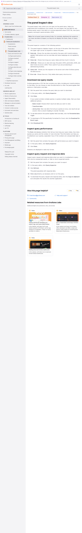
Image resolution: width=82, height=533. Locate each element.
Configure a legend (13, 62)
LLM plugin (7, 125)
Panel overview (12, 46)
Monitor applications (10, 93)
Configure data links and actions (14, 67)
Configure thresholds (13, 73)
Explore (8, 78)
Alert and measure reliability (12, 100)
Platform (6, 131)
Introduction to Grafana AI (12, 118)
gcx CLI (7, 128)
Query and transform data (15, 53)
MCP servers (8, 121)
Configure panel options (14, 56)
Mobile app (8, 145)
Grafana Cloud (39, 12)
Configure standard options (13, 59)
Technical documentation (9, 12)
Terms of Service (17, 1)
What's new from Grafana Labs (13, 26)
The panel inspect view (14, 51)
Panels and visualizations (68, 12)
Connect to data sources (11, 108)
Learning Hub (8, 88)
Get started (8, 32)
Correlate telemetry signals (12, 34)
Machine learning (9, 123)
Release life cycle (9, 151)
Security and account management (10, 134)
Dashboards (9, 39)
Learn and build (48, 12)
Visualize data (57, 12)
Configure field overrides (14, 76)
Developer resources (10, 83)
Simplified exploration (12, 80)
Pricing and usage (9, 137)
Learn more (66, 1)
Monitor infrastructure (11, 96)
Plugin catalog (6, 14)
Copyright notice (9, 154)
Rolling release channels (11, 156)
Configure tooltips (13, 64)
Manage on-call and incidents (12, 103)
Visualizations (11, 44)
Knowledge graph (9, 147)
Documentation (30, 12)
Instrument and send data (11, 110)
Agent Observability (10, 98)
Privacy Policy (27, 1)
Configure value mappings (15, 71)
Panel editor (11, 48)
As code (7, 85)
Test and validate (9, 105)
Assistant (7, 142)
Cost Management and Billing (12, 140)
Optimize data (8, 112)
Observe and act (9, 91)
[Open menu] (79, 4)
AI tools (6, 116)
